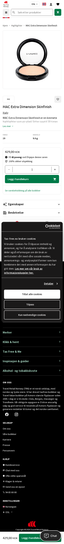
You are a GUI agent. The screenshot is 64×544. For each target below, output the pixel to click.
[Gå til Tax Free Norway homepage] (6, 4)
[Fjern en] (10, 169)
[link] (57, 12)
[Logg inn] (51, 4)
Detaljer (49, 283)
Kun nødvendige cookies (32, 315)
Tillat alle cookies (32, 294)
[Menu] (6, 12)
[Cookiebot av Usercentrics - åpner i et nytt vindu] (45, 226)
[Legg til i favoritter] (57, 99)
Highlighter (16, 25)
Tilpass (30, 304)
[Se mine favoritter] (57, 4)
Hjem (5, 25)
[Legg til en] (53, 169)
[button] (8, 126)
